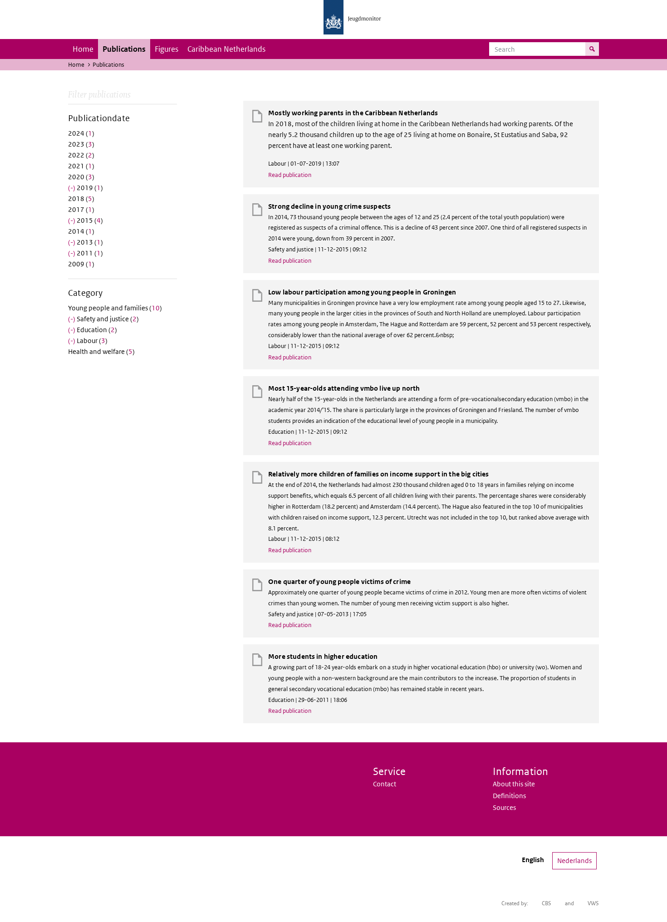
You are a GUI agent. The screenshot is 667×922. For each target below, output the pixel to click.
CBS (546, 903)
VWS (593, 903)
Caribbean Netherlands (226, 49)
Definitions (509, 795)
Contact (384, 784)
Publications (124, 49)
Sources (504, 807)
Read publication (289, 175)
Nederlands (574, 860)
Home (83, 49)
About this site (514, 784)
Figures (166, 49)
